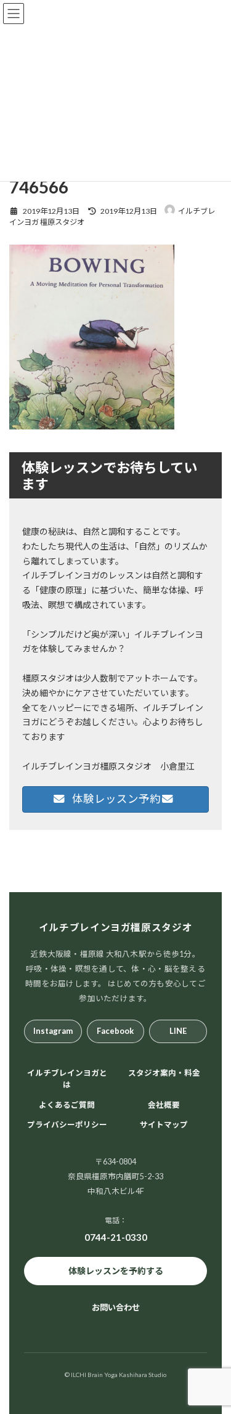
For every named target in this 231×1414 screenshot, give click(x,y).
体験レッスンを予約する (115, 1271)
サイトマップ (164, 1124)
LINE (178, 1031)
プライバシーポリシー (67, 1124)
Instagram (53, 1031)
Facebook (115, 1031)
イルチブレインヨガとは (67, 1078)
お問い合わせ (116, 1307)
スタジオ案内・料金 (164, 1073)
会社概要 (164, 1104)
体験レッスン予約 (115, 798)
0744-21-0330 (115, 1236)
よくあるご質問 (67, 1104)
